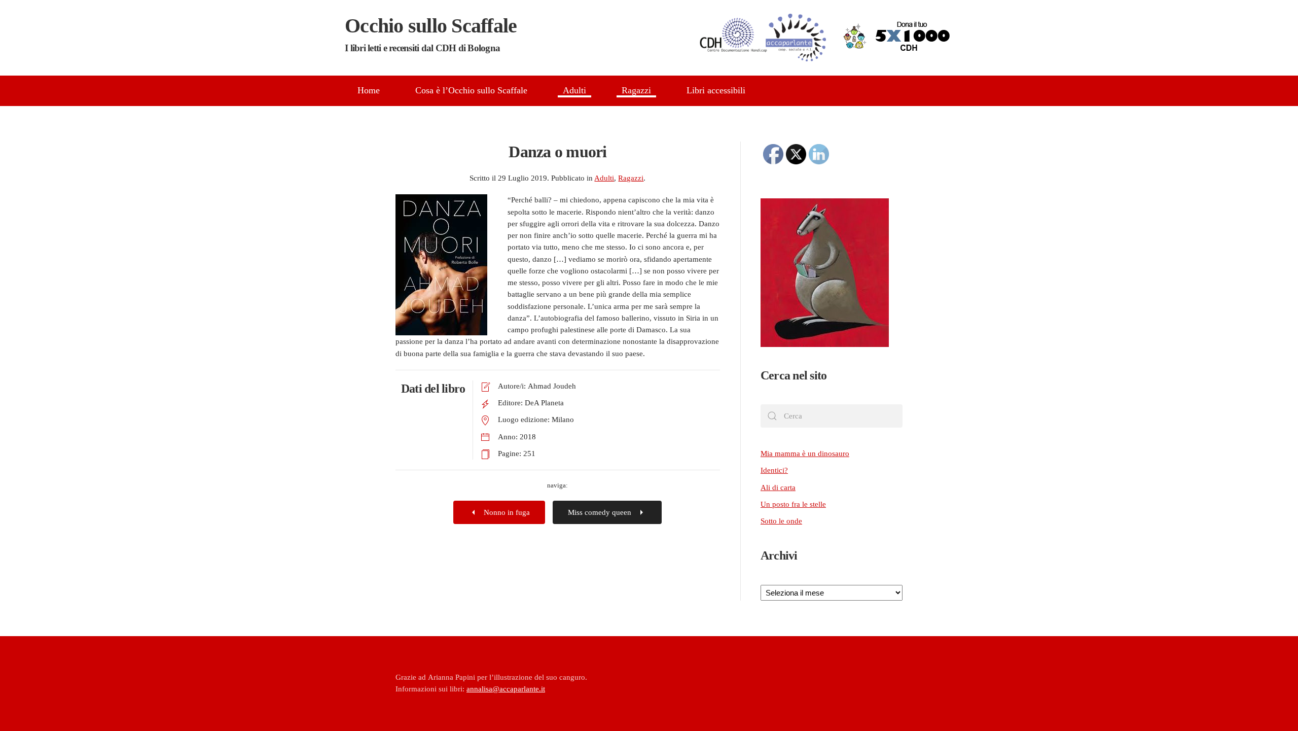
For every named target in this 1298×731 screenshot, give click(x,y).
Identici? (774, 470)
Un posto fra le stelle (793, 504)
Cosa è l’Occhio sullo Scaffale (471, 90)
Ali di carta (778, 487)
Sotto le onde (781, 521)
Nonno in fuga (507, 512)
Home (368, 90)
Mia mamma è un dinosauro (805, 453)
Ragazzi (636, 90)
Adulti (574, 90)
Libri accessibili (716, 90)
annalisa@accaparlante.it (505, 689)
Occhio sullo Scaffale (431, 33)
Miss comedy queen (599, 512)
